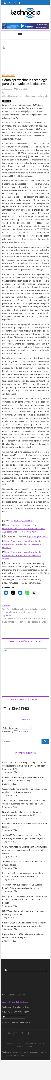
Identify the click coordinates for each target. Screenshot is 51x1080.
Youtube (20, 1046)
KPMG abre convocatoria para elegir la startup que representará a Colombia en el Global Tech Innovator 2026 (24, 765)
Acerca (5, 1002)
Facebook (41, 1043)
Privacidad (14, 1002)
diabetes (27, 96)
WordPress (39, 1052)
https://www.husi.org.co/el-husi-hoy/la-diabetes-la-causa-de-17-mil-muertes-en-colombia (22, 544)
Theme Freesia (28, 1052)
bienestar (12, 96)
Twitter (19, 1043)
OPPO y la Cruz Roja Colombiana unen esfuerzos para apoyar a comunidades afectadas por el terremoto (24, 849)
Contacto (24, 1002)
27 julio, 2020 (21, 89)
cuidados (19, 96)
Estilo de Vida (8, 75)
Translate (23, 731)
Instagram (29, 1043)
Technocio (8, 89)
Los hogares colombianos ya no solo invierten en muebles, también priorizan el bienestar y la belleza (24, 899)
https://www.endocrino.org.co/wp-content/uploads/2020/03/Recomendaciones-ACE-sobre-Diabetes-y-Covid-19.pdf (23, 528)
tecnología (40, 96)
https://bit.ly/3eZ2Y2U (37, 536)
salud (33, 96)
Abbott (5, 96)
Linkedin (9, 1043)
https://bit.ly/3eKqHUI (21, 520)
